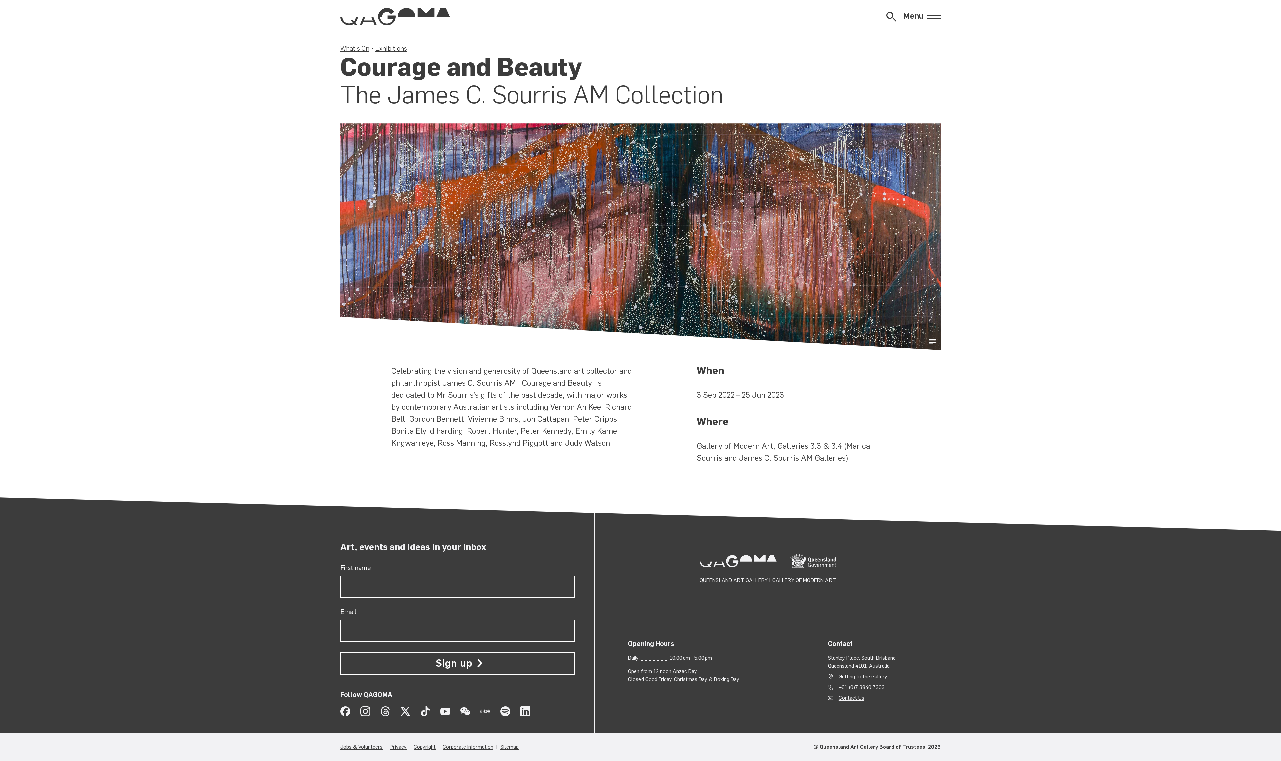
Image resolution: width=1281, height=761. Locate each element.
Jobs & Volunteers (361, 747)
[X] (405, 711)
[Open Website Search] (891, 17)
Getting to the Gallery (863, 676)
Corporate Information (468, 747)
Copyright (425, 747)
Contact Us (851, 698)
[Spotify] (505, 711)
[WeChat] (465, 711)
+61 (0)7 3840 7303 (862, 687)
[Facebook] (345, 711)
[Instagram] (365, 711)
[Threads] (385, 711)
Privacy (398, 747)
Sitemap (509, 747)
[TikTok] (425, 711)
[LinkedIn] (525, 711)
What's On (354, 48)
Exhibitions (391, 48)
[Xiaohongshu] (485, 711)
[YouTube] (445, 711)
